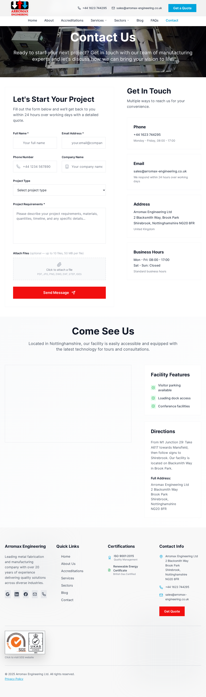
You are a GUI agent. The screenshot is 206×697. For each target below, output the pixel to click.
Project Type (21, 180)
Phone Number (23, 157)
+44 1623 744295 (147, 135)
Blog (140, 20)
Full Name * (21, 133)
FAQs (155, 20)
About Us (68, 564)
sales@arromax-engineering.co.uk (160, 171)
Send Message (56, 292)
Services (97, 20)
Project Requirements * (29, 204)
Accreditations (72, 20)
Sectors (120, 20)
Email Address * (73, 133)
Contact (172, 20)
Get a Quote (182, 8)
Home (32, 20)
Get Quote (172, 611)
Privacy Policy (14, 679)
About (49, 20)
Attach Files (48, 253)
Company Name (72, 157)
